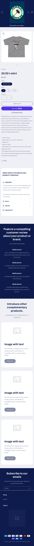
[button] (2, 12)
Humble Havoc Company (14, 541)
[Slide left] (13, 65)
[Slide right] (20, 65)
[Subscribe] (29, 488)
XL (8, 90)
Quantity (3, 94)
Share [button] (4, 160)
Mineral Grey (7, 84)
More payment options (17, 112)
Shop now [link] (10, 361)
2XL (15, 90)
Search (5, 499)
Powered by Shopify (25, 541)
